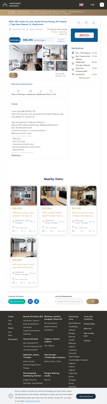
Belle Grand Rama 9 (31, 324)
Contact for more (15, 296)
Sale (10, 320)
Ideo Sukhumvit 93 (30, 343)
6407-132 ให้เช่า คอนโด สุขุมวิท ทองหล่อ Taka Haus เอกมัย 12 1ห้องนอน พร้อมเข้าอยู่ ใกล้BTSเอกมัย (53, 214)
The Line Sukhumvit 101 (32, 346)
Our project (13, 339)
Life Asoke (27, 327)
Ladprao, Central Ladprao (72, 366)
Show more (84, 77)
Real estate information (22, 84)
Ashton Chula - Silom (52, 361)
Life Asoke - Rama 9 (31, 320)
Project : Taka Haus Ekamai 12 (59, 33)
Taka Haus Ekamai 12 (76, 11)
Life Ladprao (49, 345)
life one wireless (51, 323)
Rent (10, 324)
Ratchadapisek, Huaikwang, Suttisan (75, 326)
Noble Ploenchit (50, 326)
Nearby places (77, 48)
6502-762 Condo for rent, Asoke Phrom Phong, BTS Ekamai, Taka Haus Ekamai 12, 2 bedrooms (24, 266)
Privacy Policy (89, 323)
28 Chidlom (48, 330)
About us (87, 328)
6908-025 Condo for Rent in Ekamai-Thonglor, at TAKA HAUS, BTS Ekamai (23, 214)
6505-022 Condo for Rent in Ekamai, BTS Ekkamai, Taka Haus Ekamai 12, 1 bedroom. (83, 214)
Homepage (11, 11)
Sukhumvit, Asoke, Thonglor (73, 376)
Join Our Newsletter (63, 296)
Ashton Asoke (29, 361)
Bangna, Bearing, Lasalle (72, 336)
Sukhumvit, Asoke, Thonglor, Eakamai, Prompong (49, 11)
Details (15, 104)
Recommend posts (24, 11)
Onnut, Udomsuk (30, 339)
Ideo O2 (47, 379)
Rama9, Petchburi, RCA (33, 316)
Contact (87, 340)
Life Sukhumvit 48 (30, 349)
